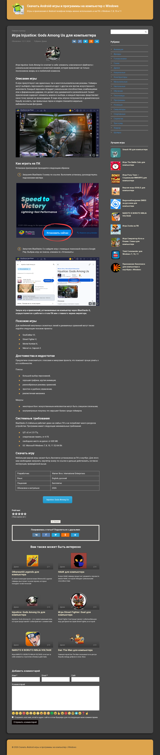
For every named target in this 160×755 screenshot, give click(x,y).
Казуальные (119, 72)
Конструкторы (120, 77)
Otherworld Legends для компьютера (25, 573)
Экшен (56, 522)
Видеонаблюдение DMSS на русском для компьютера (134, 203)
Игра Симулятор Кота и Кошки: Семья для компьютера (133, 241)
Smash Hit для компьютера (135, 149)
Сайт (73, 675)
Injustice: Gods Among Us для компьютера (28, 613)
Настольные (119, 86)
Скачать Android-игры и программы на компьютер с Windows (72, 6)
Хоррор (117, 128)
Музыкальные (120, 82)
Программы (119, 100)
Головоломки (120, 58)
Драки (44, 41)
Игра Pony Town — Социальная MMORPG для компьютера (134, 178)
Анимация (118, 49)
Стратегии (118, 118)
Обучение (118, 91)
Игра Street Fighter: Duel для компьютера (74, 613)
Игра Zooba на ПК (130, 226)
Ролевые (118, 105)
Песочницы (119, 95)
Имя (14, 675)
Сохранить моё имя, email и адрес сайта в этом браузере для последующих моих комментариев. (56, 717)
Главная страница (18, 31)
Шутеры (117, 132)
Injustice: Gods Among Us (57, 499)
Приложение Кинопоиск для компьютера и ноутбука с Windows (133, 267)
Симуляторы (120, 109)
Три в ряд (118, 123)
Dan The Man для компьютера (75, 650)
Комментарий (18, 684)
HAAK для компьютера (71, 571)
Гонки (116, 63)
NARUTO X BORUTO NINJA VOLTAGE (32, 650)
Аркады (117, 54)
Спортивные (119, 114)
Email (45, 675)
